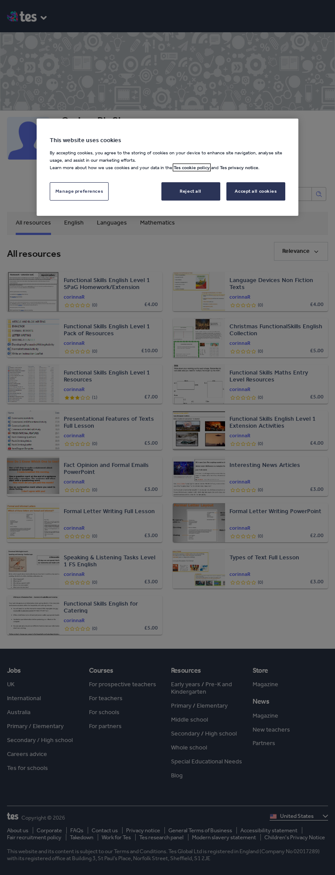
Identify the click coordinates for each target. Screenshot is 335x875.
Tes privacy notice (239, 167)
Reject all (191, 191)
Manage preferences (79, 191)
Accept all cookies (256, 191)
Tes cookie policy (192, 167)
